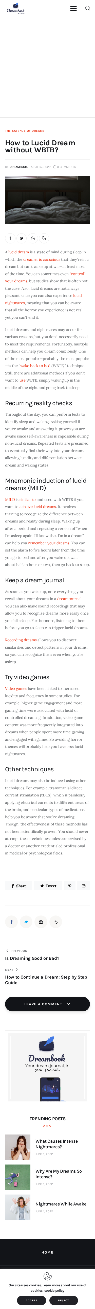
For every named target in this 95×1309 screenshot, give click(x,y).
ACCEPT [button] (31, 1300)
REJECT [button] (63, 1300)
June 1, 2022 (44, 1154)
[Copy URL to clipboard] (44, 238)
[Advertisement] (47, 66)
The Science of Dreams (25, 131)
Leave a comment (44, 1004)
